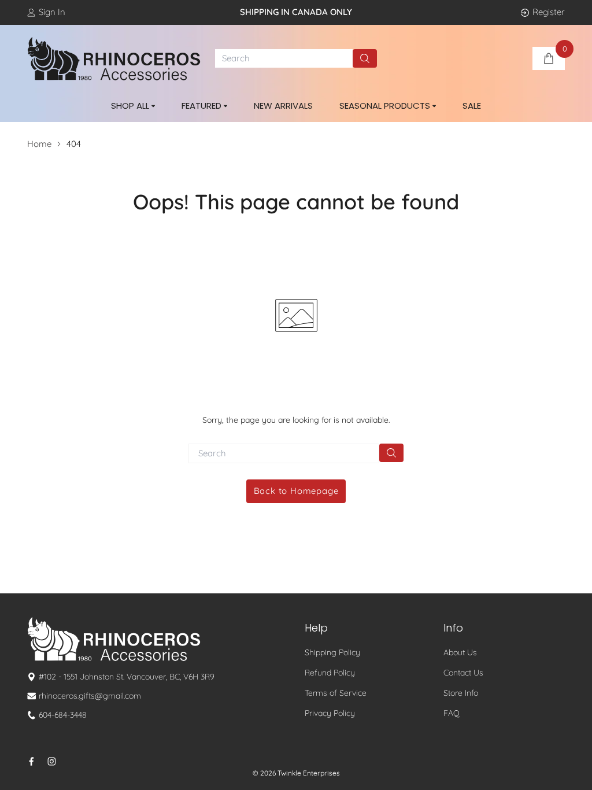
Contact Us (463, 672)
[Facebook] (31, 761)
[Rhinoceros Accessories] (114, 59)
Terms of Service (336, 693)
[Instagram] (51, 761)
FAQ (451, 713)
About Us (460, 652)
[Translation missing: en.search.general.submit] (391, 453)
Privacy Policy (330, 713)
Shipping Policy (332, 652)
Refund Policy (330, 672)
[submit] (365, 58)
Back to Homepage (296, 490)
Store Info (460, 693)
